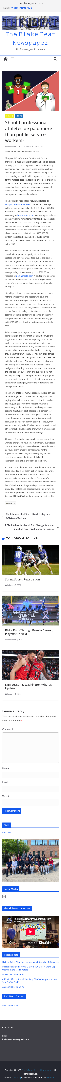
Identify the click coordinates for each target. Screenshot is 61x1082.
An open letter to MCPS (21, 7)
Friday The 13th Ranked (13, 974)
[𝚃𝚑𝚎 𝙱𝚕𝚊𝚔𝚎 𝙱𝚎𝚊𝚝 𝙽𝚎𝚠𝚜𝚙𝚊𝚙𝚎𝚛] (5, 58)
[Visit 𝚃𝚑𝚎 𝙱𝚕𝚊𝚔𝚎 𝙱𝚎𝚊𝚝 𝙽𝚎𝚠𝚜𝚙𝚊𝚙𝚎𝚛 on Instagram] (4, 897)
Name (5, 768)
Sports (19, 116)
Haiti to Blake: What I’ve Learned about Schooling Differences (30, 962)
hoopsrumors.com (25, 215)
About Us (6, 832)
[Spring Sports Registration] (30, 546)
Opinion (9, 116)
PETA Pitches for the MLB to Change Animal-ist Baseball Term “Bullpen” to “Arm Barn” (30, 527)
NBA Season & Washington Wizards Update (28, 686)
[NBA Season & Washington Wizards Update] (30, 652)
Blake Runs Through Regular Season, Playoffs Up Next (29, 632)
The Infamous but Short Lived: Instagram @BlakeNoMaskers (28, 516)
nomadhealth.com (24, 276)
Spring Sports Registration (22, 579)
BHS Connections (10, 1005)
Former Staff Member (34, 146)
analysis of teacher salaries (17, 204)
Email (5, 782)
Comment (8, 729)
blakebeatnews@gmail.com (15, 1039)
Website (6, 796)
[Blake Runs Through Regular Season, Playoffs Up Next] (30, 597)
